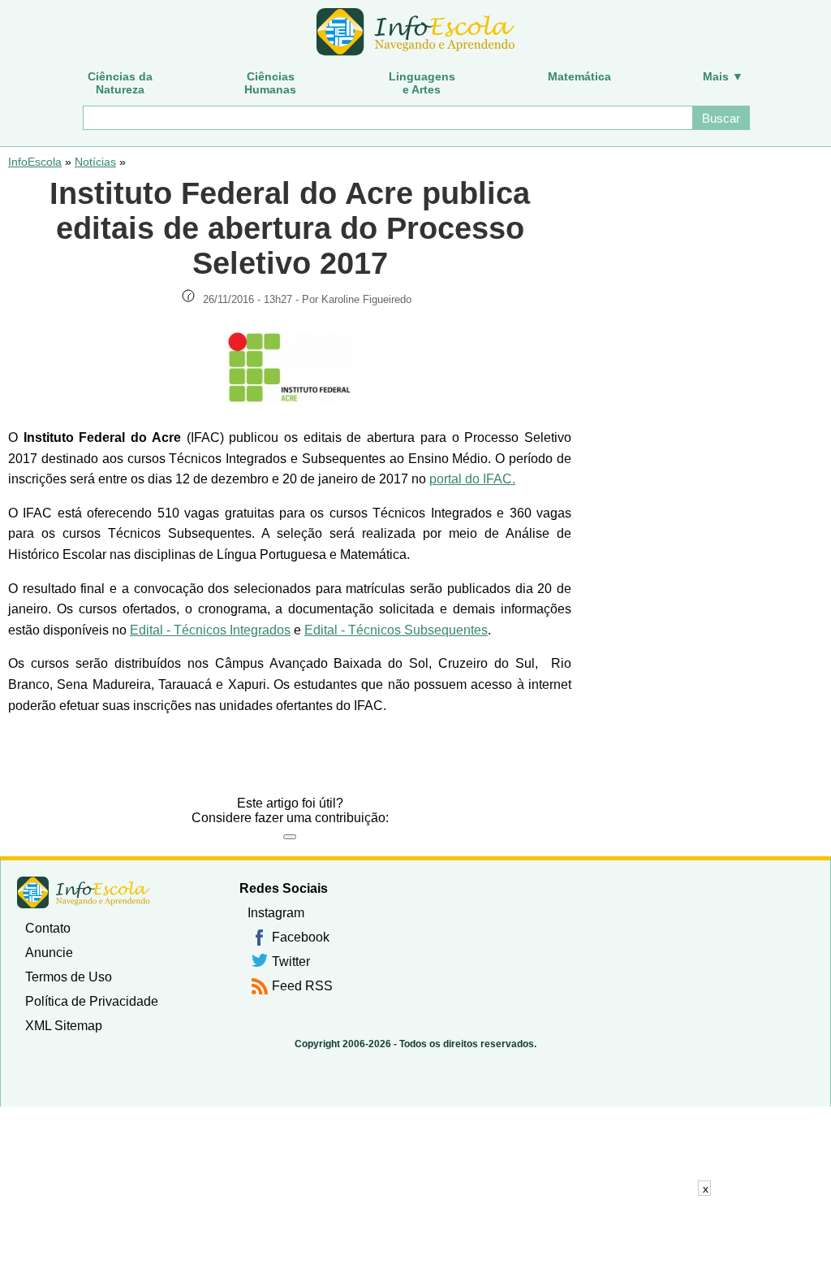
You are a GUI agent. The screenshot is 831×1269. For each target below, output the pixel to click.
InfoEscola (35, 161)
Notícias (95, 161)
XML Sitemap (63, 1026)
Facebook (300, 937)
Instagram (276, 913)
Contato (48, 928)
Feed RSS (302, 986)
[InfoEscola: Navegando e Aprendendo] (415, 32)
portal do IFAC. (472, 479)
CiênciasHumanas (270, 83)
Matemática (579, 76)
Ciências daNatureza (120, 83)
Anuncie (49, 952)
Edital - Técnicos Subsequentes (396, 630)
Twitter (291, 961)
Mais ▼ (723, 76)
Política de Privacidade (91, 1001)
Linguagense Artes (422, 83)
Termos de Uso (68, 977)
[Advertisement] (415, 1232)
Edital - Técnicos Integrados (210, 630)
